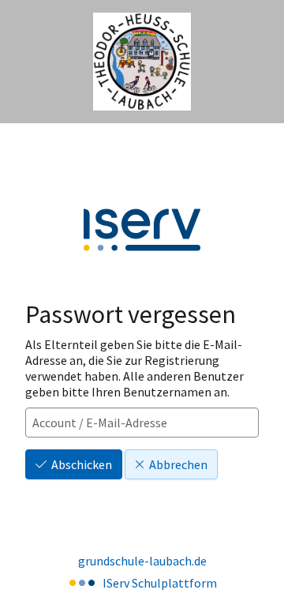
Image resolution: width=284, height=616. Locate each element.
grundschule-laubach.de (142, 561)
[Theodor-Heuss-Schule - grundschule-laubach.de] (142, 62)
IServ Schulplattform (160, 583)
